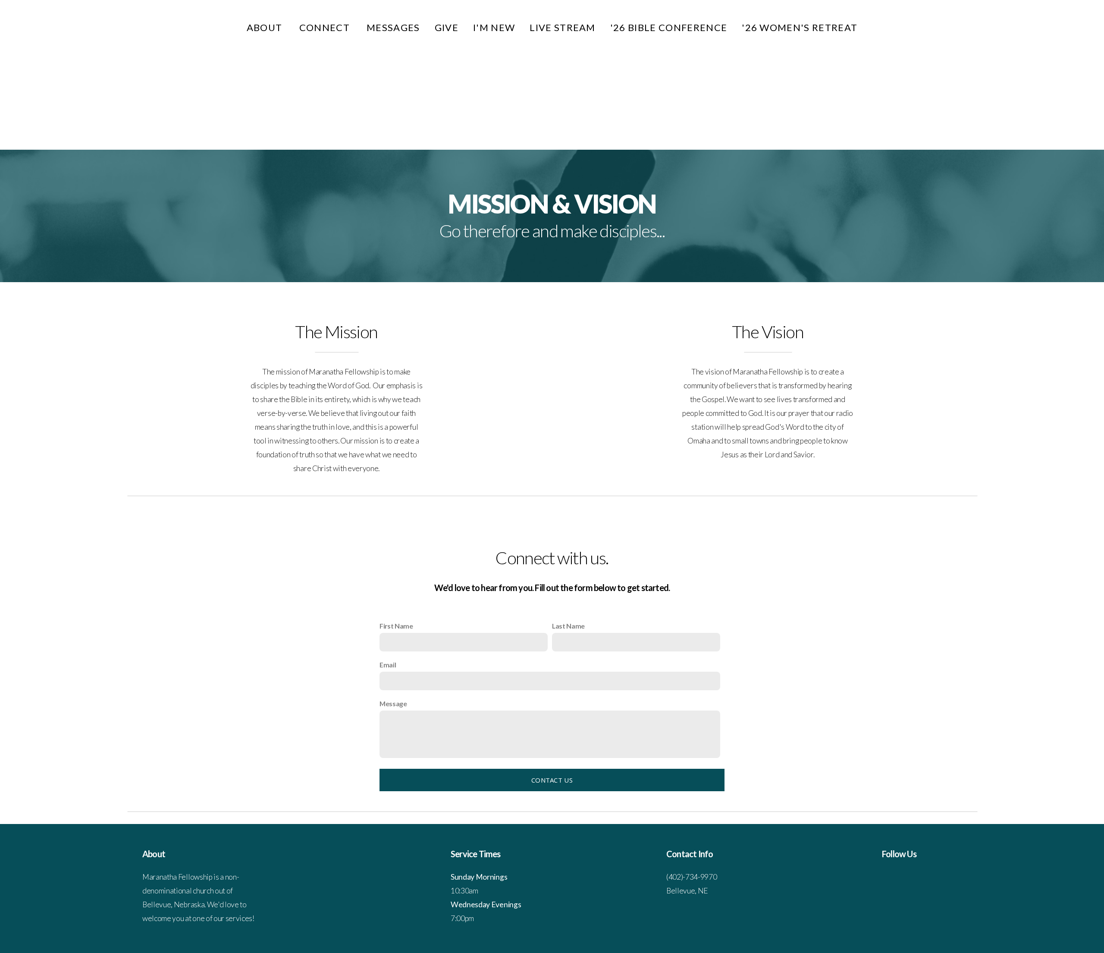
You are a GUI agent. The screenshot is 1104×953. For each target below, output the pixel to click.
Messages (393, 27)
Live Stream (563, 27)
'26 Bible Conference (668, 27)
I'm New (494, 27)
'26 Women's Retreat (799, 27)
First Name (396, 626)
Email (388, 664)
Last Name (568, 626)
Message (393, 703)
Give (446, 27)
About (266, 27)
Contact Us (552, 780)
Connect (325, 27)
